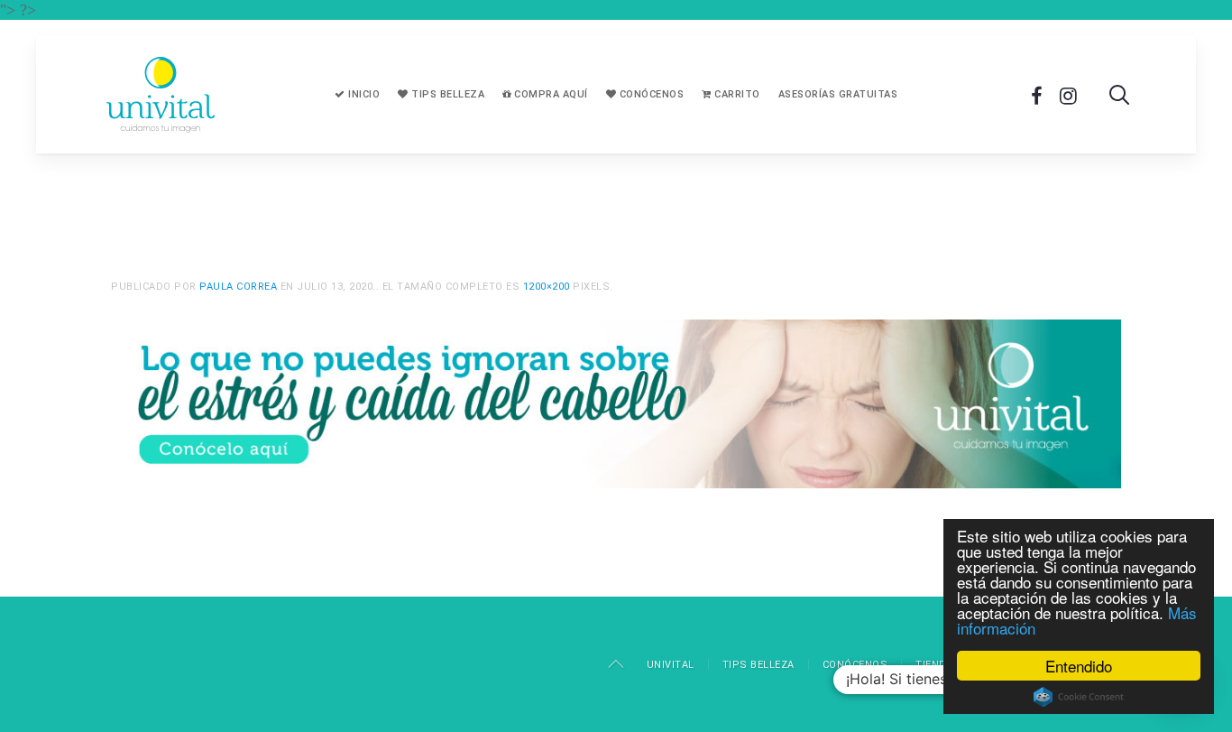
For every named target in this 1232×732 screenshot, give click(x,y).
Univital (670, 665)
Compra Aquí (549, 94)
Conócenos (650, 94)
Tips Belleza (447, 94)
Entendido (1078, 665)
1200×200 (546, 286)
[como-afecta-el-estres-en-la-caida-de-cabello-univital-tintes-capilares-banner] (616, 402)
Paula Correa (238, 286)
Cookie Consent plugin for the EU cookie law (1079, 697)
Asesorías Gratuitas (838, 94)
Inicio (363, 94)
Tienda (934, 665)
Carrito (736, 94)
